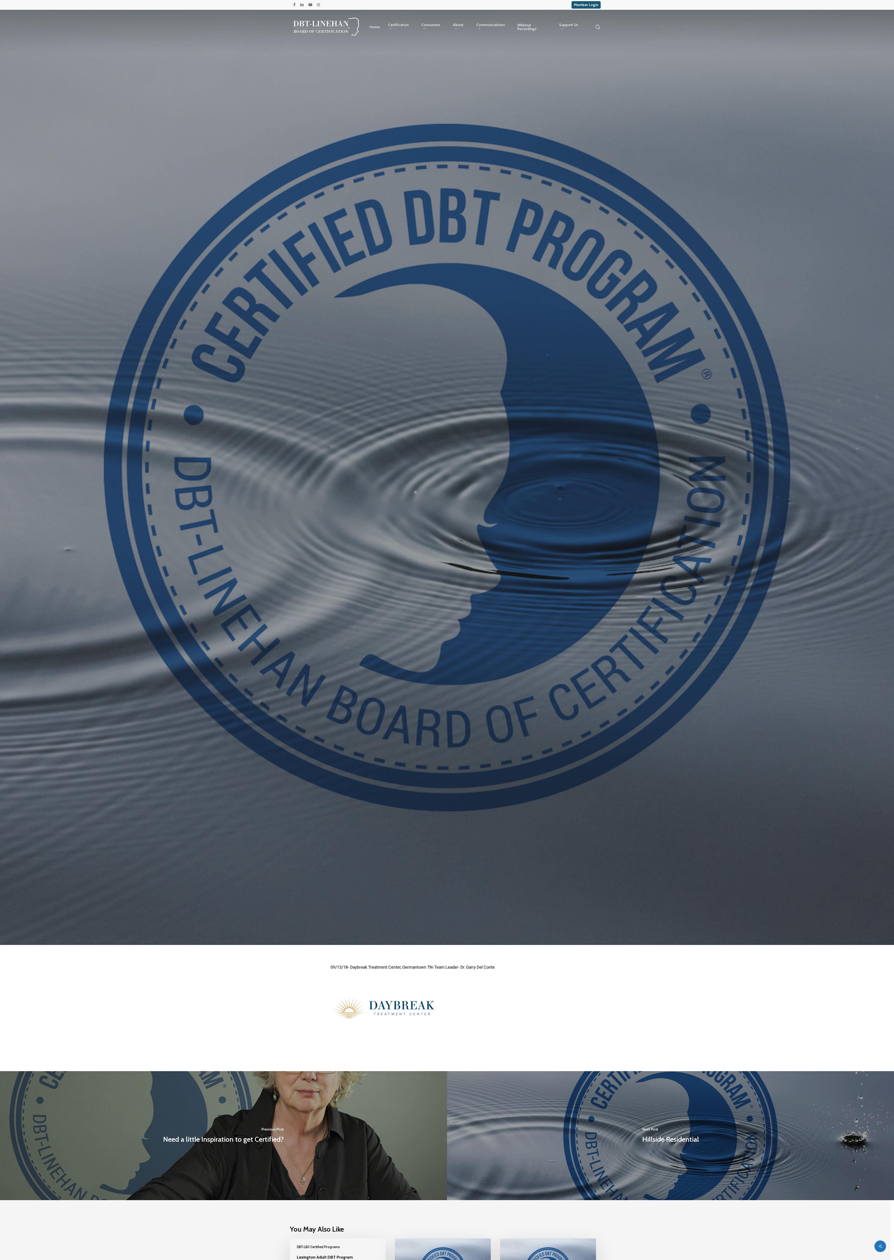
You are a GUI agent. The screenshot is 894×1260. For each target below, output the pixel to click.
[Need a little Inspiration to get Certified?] (223, 1135)
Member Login (586, 5)
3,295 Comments (466, 571)
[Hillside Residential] (670, 1135)
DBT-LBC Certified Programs (447, 536)
